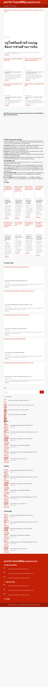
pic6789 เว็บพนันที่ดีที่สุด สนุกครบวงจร (22, 2)
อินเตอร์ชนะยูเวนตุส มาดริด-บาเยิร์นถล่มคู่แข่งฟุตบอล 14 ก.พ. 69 (23, 452)
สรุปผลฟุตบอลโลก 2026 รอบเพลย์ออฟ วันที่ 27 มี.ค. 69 (21, 425)
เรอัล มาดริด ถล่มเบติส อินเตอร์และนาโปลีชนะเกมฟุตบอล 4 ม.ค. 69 (24, 432)
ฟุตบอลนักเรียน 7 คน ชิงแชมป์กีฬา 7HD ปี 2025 (20, 445)
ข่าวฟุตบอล (12, 601)
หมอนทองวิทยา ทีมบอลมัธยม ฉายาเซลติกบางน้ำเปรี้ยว (21, 438)
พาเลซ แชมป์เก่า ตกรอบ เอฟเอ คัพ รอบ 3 (18, 458)
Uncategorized (7, 601)
